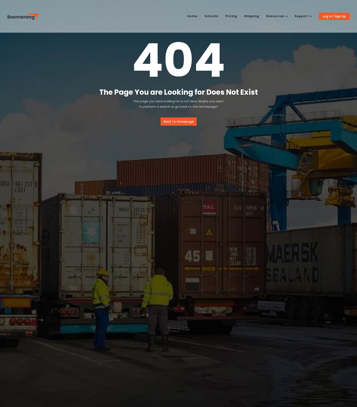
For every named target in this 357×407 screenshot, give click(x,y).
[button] (277, 16)
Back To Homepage (179, 121)
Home (192, 16)
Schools (211, 16)
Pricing (231, 16)
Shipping (251, 16)
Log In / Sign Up (334, 16)
